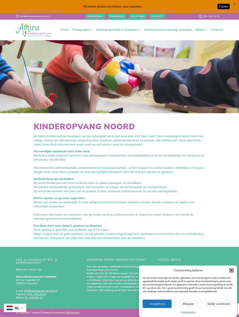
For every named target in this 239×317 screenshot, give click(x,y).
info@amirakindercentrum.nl (35, 16)
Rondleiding (95, 16)
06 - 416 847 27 (34, 297)
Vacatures (138, 16)
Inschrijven (117, 16)
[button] (231, 270)
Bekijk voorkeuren (218, 304)
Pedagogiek (80, 29)
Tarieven (217, 29)
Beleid (199, 29)
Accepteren (157, 304)
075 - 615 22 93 (211, 16)
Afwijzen (188, 304)
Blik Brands (72, 312)
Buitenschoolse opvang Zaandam (168, 29)
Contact (157, 16)
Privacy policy (188, 312)
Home (64, 29)
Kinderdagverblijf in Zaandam (117, 29)
